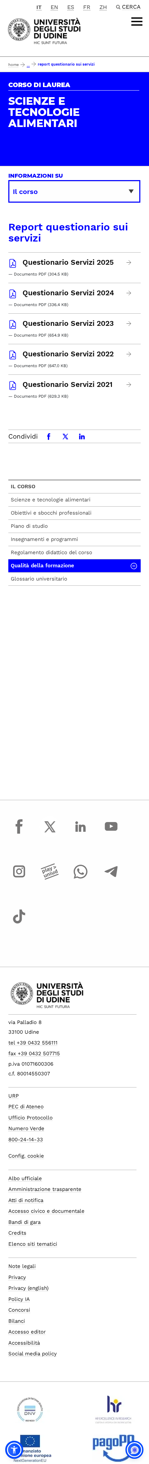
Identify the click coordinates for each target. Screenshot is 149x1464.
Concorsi (19, 1310)
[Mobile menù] (137, 21)
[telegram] (111, 878)
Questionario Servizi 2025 (68, 262)
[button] (14, 1449)
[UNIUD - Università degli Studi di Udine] (44, 30)
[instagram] (19, 878)
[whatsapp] (80, 878)
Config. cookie (26, 1156)
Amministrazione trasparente (44, 1189)
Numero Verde (26, 1128)
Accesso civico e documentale (46, 1211)
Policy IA (19, 1299)
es (70, 7)
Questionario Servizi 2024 (68, 293)
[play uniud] (50, 878)
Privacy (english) (28, 1288)
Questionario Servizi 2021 (68, 384)
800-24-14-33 (25, 1139)
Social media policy (32, 1354)
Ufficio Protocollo (30, 1118)
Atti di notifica (25, 1200)
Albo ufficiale (25, 1178)
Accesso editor (27, 1332)
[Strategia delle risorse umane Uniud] (113, 1412)
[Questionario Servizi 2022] (129, 354)
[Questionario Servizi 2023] (129, 323)
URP (13, 1096)
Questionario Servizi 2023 (68, 323)
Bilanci (16, 1321)
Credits (17, 1233)
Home (13, 64)
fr (86, 7)
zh (103, 7)
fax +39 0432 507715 (34, 1053)
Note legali (22, 1266)
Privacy (17, 1277)
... (28, 65)
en (54, 7)
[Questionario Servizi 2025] (129, 262)
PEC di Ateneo (26, 1106)
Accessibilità (24, 1343)
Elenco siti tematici (32, 1244)
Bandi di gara (24, 1222)
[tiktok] (19, 923)
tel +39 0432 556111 (33, 1043)
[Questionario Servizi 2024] (129, 293)
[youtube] (111, 833)
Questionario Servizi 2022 (68, 354)
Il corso (23, 486)
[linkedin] (80, 833)
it (39, 7)
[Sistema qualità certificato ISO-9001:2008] (30, 1412)
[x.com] (50, 833)
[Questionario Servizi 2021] (129, 384)
